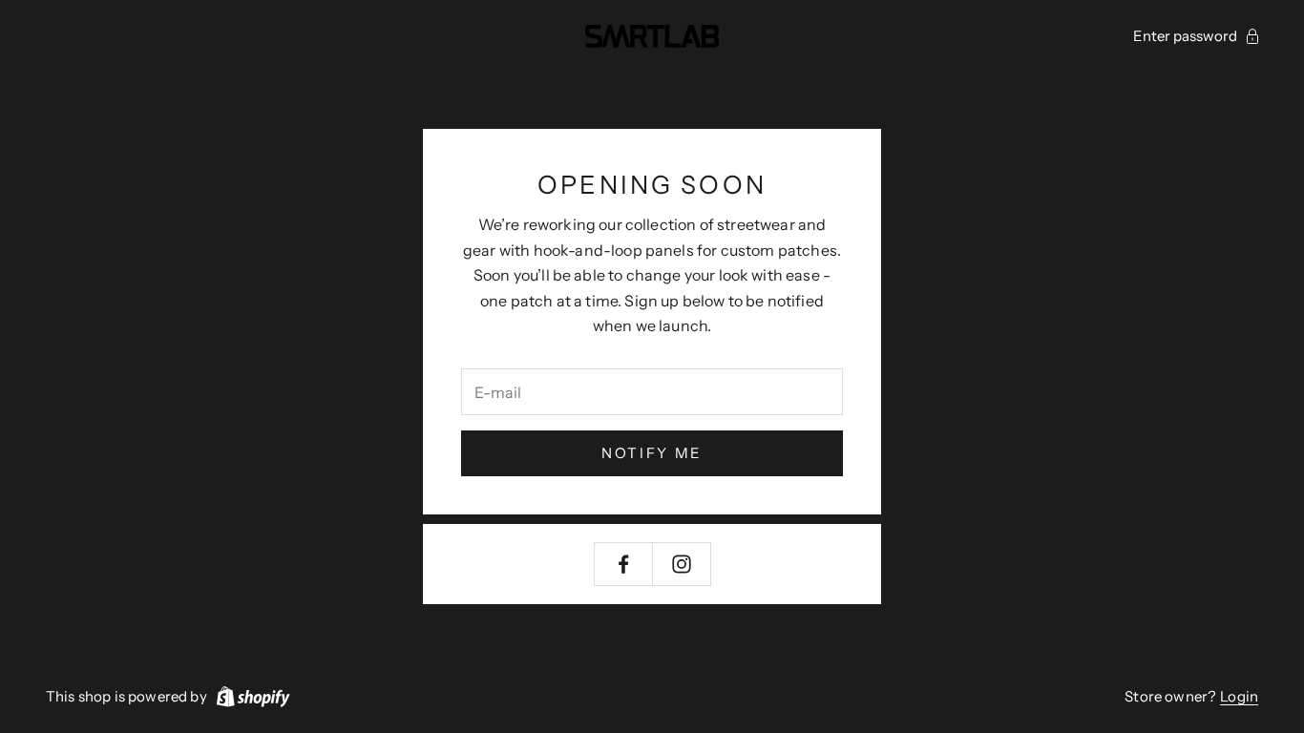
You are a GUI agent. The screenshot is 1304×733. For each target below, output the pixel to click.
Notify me (652, 453)
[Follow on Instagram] (681, 564)
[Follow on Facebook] (623, 564)
